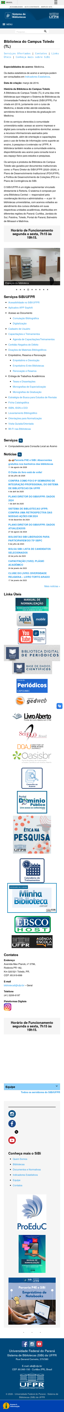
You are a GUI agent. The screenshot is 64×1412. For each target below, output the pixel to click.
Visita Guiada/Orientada (21, 423)
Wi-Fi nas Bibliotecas (19, 428)
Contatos (41, 53)
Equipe (16, 1180)
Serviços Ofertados (17, 53)
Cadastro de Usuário (19, 328)
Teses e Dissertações (24, 381)
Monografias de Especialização (29, 386)
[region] (32, 271)
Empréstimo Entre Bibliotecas (28, 365)
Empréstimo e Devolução (26, 360)
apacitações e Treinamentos (25, 334)
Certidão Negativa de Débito (23, 344)
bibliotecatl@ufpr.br (14, 985)
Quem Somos (20, 1159)
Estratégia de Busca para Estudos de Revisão (32, 397)
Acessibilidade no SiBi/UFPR (24, 302)
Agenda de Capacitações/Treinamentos (34, 339)
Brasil (9, 2)
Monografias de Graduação (27, 392)
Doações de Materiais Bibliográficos (27, 349)
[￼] (12, 1113)
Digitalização (20, 323)
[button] (9, 24)
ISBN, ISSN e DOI (18, 407)
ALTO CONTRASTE (32, 7)
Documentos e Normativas (27, 1169)
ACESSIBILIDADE (16, 7)
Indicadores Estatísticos (37, 76)
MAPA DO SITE (46, 7)
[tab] (32, 1086)
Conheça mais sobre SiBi (33, 57)
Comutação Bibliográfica (26, 318)
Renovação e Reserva (24, 371)
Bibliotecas (19, 1164)
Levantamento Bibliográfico (22, 413)
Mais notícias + (52, 586)
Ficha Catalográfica (18, 402)
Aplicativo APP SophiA (20, 307)
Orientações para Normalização (25, 418)
